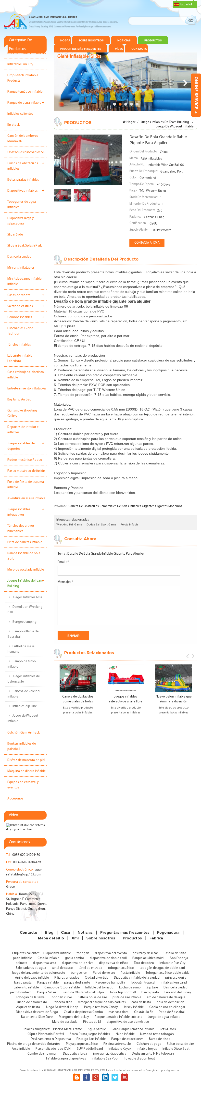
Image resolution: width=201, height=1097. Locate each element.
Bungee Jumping (25, 622)
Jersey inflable (134, 1007)
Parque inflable (48, 983)
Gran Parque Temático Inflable (133, 1029)
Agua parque (97, 1029)
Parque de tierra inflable (24, 103)
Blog (49, 933)
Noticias (124, 40)
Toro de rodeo (144, 963)
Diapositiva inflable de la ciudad (137, 978)
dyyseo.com (173, 1070)
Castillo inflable (48, 958)
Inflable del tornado (99, 987)
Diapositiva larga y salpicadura (20, 220)
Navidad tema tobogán (157, 1034)
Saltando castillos (20, 306)
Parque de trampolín (110, 983)
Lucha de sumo (130, 987)
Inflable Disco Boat (176, 1049)
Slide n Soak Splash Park (24, 246)
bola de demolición (170, 1002)
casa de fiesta (141, 1002)
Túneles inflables (19, 345)
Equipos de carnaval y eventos (23, 784)
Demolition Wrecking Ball (25, 609)
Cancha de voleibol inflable (24, 693)
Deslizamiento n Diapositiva (51, 1039)
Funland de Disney (177, 992)
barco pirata (23, 983)
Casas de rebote (18, 295)
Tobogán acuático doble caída (167, 973)
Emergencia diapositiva (109, 1054)
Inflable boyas (147, 1049)
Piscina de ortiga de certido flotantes (33, 1044)
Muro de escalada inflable (25, 570)
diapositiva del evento (111, 953)
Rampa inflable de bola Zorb (23, 556)
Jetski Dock (168, 1029)
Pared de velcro (104, 973)
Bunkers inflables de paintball (21, 746)
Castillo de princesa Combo (83, 1012)
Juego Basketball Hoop (62, 1007)
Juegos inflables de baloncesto (24, 679)
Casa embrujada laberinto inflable (25, 374)
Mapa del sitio (51, 938)
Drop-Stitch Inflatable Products (22, 78)
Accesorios (15, 798)
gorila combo (74, 958)
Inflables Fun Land (174, 983)
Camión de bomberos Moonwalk (22, 138)
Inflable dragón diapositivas (66, 1058)
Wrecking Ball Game (69, 524)
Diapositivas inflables (22, 191)
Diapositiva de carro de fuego (37, 1012)
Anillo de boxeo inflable (32, 978)
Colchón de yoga (149, 1044)
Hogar (65, 40)
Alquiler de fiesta (28, 1007)
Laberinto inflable (26, 987)
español (186, 4)
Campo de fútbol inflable (22, 664)
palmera (21, 963)
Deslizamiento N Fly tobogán (153, 1054)
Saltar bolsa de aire (180, 1044)
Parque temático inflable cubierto (118, 1017)
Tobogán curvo (61, 997)
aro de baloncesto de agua (166, 997)
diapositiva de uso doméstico (128, 1022)
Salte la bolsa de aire (92, 997)
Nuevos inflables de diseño (26, 53)
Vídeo (119, 49)
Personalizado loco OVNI (53, 1049)
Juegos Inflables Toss (27, 597)
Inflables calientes (20, 114)
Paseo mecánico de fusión (26, 471)
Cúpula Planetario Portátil (45, 1034)
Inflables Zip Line (25, 706)
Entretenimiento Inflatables (27, 388)
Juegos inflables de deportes (21, 446)
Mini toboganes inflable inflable (24, 281)
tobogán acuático (121, 968)
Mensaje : (65, 582)
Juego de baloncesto (32, 1002)
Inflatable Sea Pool (105, 1058)
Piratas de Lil (92, 1022)
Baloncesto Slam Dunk (37, 1017)
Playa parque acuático (82, 1044)
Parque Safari (46, 992)
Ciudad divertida (96, 978)
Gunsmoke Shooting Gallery (22, 413)
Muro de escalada (64, 1022)
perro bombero (21, 992)
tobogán (82, 953)
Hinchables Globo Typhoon (20, 331)
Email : (63, 562)
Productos (153, 40)
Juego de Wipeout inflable (23, 718)
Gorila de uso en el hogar (167, 1007)
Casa (65, 933)
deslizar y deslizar (145, 953)
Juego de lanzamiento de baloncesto (38, 973)
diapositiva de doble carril (108, 958)
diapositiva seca (44, 963)
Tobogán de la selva (30, 997)
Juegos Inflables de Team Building (25, 583)
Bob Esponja (179, 958)
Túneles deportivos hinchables (21, 528)
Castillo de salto (174, 953)
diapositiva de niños (113, 963)
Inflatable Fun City (20, 64)
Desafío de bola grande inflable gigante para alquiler (105, 554)
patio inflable (22, 958)
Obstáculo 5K (143, 1012)
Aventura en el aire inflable (26, 498)
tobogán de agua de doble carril (162, 968)
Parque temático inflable (24, 92)
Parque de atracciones (127, 1039)
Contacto (139, 49)
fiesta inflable (130, 973)
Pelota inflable (129, 524)
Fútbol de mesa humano (21, 649)
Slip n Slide (15, 235)
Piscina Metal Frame (67, 1029)
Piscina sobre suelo (117, 1044)
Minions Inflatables (21, 268)
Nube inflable (125, 1034)
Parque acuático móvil (148, 958)
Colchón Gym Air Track (23, 733)
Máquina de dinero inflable (26, 771)
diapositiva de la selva (77, 963)
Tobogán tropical (142, 983)
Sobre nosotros (91, 40)
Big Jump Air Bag (19, 399)
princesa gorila (175, 978)
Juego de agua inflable (164, 1017)
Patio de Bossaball (172, 1012)
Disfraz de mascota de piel (26, 760)
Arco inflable (21, 1049)
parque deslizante (77, 983)
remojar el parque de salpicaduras (102, 1002)
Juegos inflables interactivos (18, 512)
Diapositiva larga (75, 1054)
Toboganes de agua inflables (21, 204)
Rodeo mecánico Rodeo (24, 460)
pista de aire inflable (127, 997)
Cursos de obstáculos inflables (22, 166)
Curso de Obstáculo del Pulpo (83, 992)
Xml (75, 938)
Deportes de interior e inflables (22, 429)
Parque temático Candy (101, 1007)
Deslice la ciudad (19, 257)
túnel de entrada (90, 968)
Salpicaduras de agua (31, 968)
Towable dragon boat (139, 1058)
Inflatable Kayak (120, 1049)
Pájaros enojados (66, 978)
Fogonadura (168, 933)
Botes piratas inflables (23, 180)
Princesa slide (62, 1002)
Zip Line (152, 987)
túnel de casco (62, 968)
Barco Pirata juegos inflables (90, 1034)
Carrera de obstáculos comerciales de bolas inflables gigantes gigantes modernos (125, 506)
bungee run (79, 973)
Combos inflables (19, 317)
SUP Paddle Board (90, 1049)
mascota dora (118, 1012)
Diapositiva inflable (57, 953)
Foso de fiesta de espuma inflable (25, 484)
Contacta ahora (147, 242)
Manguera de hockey (74, 1017)
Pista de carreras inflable (24, 542)
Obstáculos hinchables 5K (26, 152)
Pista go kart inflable (91, 1039)
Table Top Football (123, 992)
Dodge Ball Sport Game (101, 524)
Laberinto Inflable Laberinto (19, 358)
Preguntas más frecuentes (80, 49)
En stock (13, 125)
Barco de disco (159, 1039)
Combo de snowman (42, 1054)
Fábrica (156, 938)
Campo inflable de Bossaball (23, 634)
